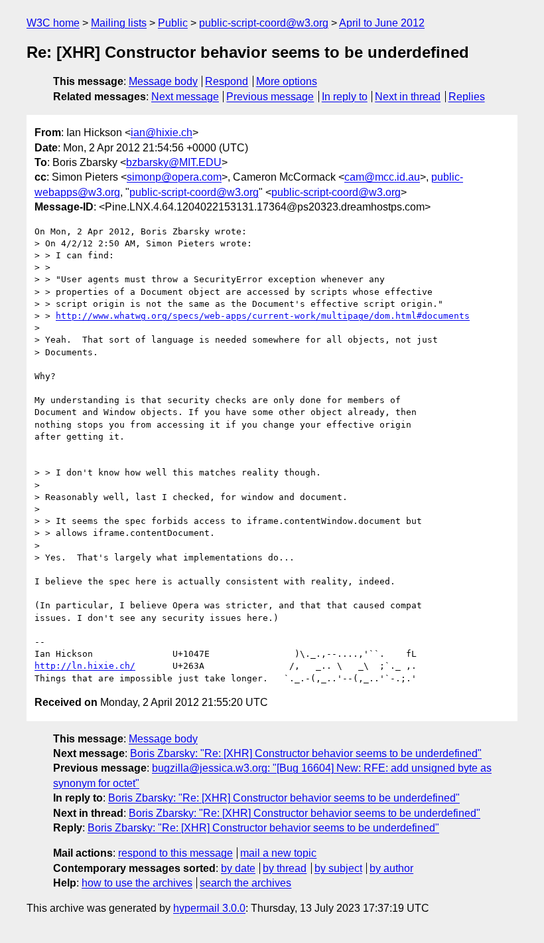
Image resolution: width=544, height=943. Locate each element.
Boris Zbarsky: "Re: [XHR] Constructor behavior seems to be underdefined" (306, 753)
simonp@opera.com (174, 177)
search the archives (245, 883)
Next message (185, 96)
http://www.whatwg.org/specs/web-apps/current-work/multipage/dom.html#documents (263, 316)
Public (173, 23)
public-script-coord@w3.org (263, 23)
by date (238, 868)
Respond (226, 81)
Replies (466, 96)
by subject (338, 868)
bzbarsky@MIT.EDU (174, 162)
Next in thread (408, 96)
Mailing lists (119, 23)
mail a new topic (278, 853)
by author (391, 868)
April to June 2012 (382, 23)
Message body (163, 81)
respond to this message (175, 853)
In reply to (345, 96)
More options (286, 81)
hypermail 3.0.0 (209, 908)
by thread (284, 868)
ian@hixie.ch (161, 132)
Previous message (270, 96)
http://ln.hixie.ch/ (84, 666)
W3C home (53, 23)
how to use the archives (137, 883)
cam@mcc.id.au (382, 177)
